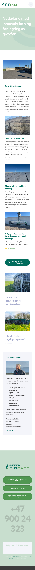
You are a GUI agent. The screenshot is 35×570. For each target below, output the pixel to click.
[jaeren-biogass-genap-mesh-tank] (17, 273)
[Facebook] (5, 551)
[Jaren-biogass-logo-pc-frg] (10, 3)
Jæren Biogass (16, 556)
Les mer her (10, 249)
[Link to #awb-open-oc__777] (30, 4)
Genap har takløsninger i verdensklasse (13, 300)
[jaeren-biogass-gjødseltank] (17, 312)
